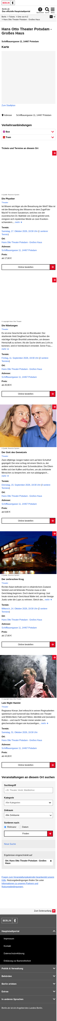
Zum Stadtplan (8, 105)
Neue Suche (10, 844)
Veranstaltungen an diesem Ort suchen (28, 777)
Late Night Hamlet (11, 703)
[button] (52, 16)
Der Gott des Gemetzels (14, 452)
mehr (17, 222)
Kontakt (7, 946)
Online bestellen (25, 267)
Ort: (25, 862)
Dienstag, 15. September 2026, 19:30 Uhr (21, 485)
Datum (25, 827)
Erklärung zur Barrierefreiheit (17, 961)
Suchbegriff (10, 785)
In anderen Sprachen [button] (12, 999)
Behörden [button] (7, 976)
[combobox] (28, 790)
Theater (5, 202)
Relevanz (11, 827)
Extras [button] (5, 991)
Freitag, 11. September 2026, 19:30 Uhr (20, 358)
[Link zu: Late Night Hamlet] (28, 676)
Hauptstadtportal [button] (10, 931)
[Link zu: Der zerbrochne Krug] (28, 552)
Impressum (9, 939)
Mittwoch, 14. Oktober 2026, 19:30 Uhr (20, 608)
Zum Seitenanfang (42, 911)
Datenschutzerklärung (14, 953)
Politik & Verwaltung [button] (12, 968)
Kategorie (9, 798)
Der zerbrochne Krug (13, 579)
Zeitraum (8, 810)
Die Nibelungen (10, 325)
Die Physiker (8, 198)
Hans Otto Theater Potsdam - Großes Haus (22, 242)
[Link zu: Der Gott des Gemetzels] (28, 426)
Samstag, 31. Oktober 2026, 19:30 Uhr (20, 732)
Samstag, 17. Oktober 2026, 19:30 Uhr (20, 231)
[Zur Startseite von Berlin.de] (9, 922)
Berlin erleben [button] (9, 984)
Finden (25, 833)
